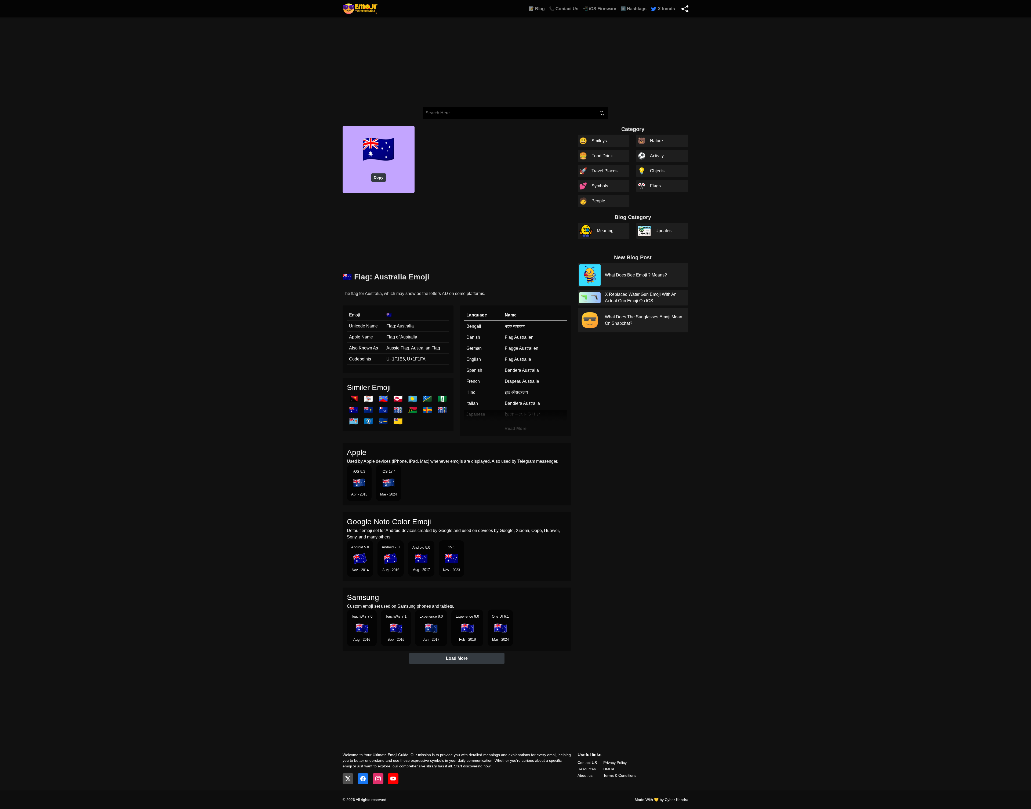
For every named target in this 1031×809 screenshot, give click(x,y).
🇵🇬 (353, 399)
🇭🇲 (353, 410)
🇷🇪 (383, 399)
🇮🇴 (398, 410)
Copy (378, 177)
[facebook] (363, 778)
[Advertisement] (457, 230)
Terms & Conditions (619, 775)
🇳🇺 (398, 421)
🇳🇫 (442, 399)
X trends (666, 8)
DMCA (608, 769)
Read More (515, 428)
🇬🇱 (398, 399)
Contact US (587, 762)
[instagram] (378, 778)
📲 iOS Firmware (599, 8)
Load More (457, 658)
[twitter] (348, 778)
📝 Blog (537, 8)
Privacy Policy (615, 762)
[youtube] (393, 778)
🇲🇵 (368, 421)
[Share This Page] (684, 8)
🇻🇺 (413, 410)
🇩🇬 (442, 410)
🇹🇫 (383, 410)
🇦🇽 (427, 410)
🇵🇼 (413, 399)
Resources (587, 769)
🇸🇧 (427, 399)
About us (585, 775)
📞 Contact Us (563, 8)
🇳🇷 (383, 421)
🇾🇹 (368, 399)
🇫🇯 (353, 421)
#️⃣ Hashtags (633, 8)
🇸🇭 (368, 410)
